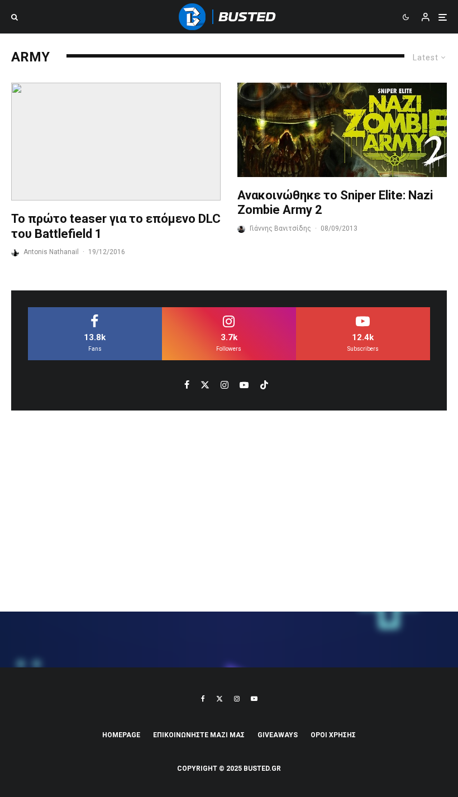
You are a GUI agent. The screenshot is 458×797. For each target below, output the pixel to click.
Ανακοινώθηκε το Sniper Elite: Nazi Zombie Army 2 (335, 202)
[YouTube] (254, 699)
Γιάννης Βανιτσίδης (280, 228)
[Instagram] (236, 699)
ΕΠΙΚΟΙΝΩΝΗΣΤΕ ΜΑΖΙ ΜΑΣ (199, 735)
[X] (219, 699)
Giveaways (277, 735)
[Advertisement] (229, 511)
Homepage (121, 735)
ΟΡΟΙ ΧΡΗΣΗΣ (333, 735)
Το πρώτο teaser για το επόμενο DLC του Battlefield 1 (116, 226)
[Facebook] (203, 699)
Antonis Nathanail (51, 252)
